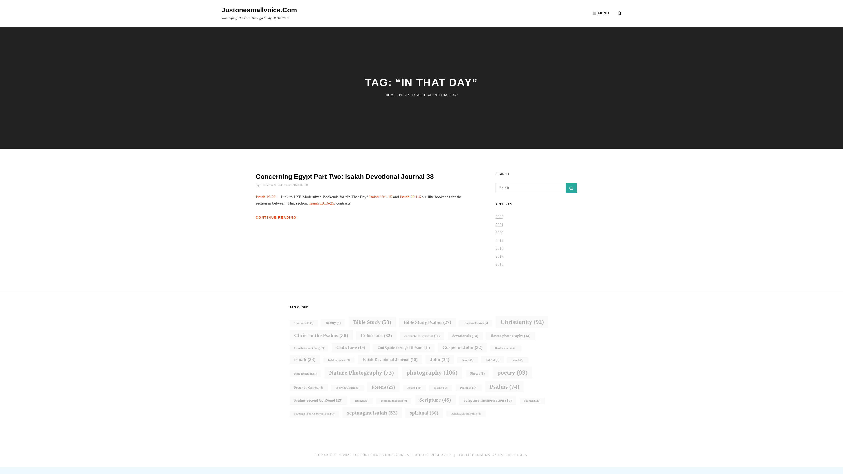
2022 (499, 217)
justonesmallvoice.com (259, 10)
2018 (499, 248)
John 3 (467, 360)
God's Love (350, 347)
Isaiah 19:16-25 (321, 203)
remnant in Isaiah (394, 400)
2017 (499, 256)
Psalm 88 (441, 387)
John (439, 359)
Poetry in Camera (347, 387)
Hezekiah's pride (505, 348)
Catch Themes (513, 455)
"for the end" (303, 323)
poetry (512, 372)
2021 (499, 225)
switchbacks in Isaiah (466, 413)
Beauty (333, 323)
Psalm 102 (468, 387)
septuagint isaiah (372, 413)
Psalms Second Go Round (318, 400)
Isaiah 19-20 (266, 197)
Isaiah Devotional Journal (390, 359)
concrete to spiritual (422, 336)
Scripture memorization (487, 400)
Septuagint (532, 400)
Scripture (435, 400)
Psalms (504, 386)
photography (432, 372)
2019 (499, 240)
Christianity (522, 321)
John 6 (517, 360)
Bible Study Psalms (427, 322)
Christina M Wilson (274, 185)
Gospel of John (462, 347)
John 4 (492, 360)
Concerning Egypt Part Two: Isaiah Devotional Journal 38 (345, 176)
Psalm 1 (414, 387)
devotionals (465, 336)
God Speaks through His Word (404, 348)
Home (391, 95)
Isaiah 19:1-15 (380, 197)
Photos (477, 373)
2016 (499, 264)
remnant (361, 400)
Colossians (376, 335)
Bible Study (372, 322)
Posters (383, 387)
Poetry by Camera (308, 387)
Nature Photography (361, 372)
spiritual (424, 413)
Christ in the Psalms (321, 335)
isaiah (304, 359)
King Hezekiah (305, 373)
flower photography (511, 336)
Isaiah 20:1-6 (410, 197)
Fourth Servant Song (309, 348)
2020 (499, 232)
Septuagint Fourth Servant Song (314, 413)
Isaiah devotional (339, 360)
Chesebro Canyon (476, 323)
